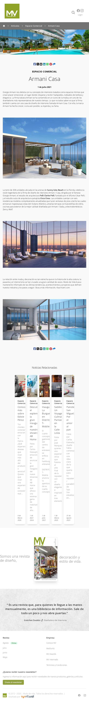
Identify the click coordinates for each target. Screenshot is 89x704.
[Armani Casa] (34, 64)
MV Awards (51, 654)
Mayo (5, 657)
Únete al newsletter (13, 682)
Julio (4, 648)
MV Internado (52, 659)
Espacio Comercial (33, 26)
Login (80, 15)
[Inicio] (4, 26)
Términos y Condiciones (56, 665)
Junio (5, 652)
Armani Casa (54, 26)
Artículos (15, 26)
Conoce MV (51, 643)
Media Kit (50, 648)
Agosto (6, 643)
